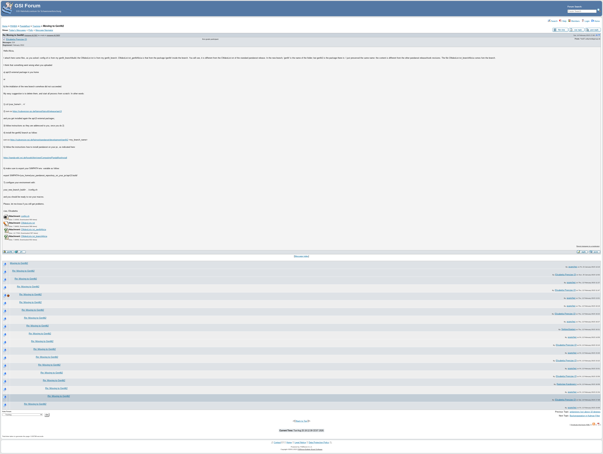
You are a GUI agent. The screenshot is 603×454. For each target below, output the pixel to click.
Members (575, 21)
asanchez (572, 267)
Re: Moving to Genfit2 (13, 35)
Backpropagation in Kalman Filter (585, 416)
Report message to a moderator (588, 246)
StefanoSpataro (568, 329)
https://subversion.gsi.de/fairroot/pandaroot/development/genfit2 (39, 140)
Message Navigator (44, 30)
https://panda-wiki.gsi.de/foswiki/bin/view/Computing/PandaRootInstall (35, 158)
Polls (30, 30)
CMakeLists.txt (28, 223)
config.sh (25, 216)
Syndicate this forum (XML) (580, 425)
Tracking (36, 26)
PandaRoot (25, 26)
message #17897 (31, 35)
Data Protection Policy (319, 442)
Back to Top (301, 421)
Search (553, 21)
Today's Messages (17, 30)
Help (564, 21)
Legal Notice (300, 442)
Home (597, 21)
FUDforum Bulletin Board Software (310, 449)
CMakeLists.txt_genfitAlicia (33, 229)
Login (586, 21)
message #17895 (53, 35)
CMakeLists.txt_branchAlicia (34, 236)
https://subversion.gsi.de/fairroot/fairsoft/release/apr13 (37, 111)
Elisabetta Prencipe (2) (16, 39)
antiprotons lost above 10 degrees (585, 412)
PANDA (13, 26)
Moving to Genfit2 (19, 263)
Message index (301, 256)
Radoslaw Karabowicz (567, 384)
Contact (277, 442)
